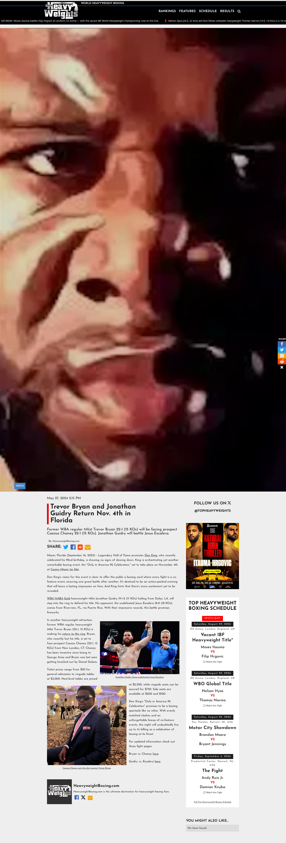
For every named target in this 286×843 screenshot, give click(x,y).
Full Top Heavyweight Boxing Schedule (212, 802)
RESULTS (227, 11)
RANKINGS (167, 11)
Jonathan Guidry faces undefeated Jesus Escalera (140, 677)
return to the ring (73, 634)
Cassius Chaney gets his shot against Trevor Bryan (87, 768)
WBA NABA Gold (58, 598)
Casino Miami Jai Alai (65, 569)
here (156, 754)
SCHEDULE (208, 11)
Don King (151, 555)
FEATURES (187, 11)
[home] (61, 10)
